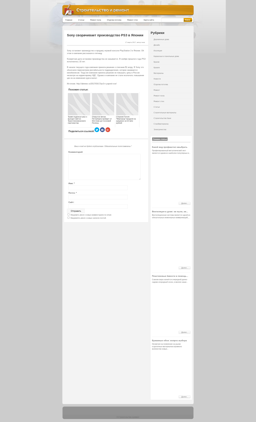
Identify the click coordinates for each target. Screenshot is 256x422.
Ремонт (157, 90)
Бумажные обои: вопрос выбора (169, 340)
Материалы (159, 73)
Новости (157, 79)
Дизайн (157, 45)
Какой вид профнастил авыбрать (169, 147)
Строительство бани (162, 118)
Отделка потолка (114, 20)
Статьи (81, 20)
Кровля (157, 68)
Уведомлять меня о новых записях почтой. (88, 218)
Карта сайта (149, 20)
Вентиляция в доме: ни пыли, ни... (170, 211)
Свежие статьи (160, 139)
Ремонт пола (95, 20)
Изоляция (158, 51)
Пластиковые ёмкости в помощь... (170, 276)
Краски (156, 62)
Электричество (160, 130)
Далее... (184, 203)
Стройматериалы (161, 124)
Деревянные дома (161, 39)
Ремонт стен (132, 20)
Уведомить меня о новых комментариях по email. (91, 215)
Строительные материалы (165, 113)
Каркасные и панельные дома (166, 56)
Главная (68, 20)
